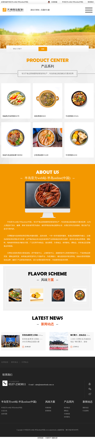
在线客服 (54, 2)
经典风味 (48, 407)
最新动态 (86, 407)
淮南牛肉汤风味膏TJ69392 (12, 155)
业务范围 (4, 414)
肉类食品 (67, 407)
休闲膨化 (67, 417)
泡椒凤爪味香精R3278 (10, 116)
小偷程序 (48, 438)
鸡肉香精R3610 (40, 116)
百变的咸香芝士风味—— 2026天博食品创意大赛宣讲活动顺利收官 (32, 335)
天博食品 (24, 362)
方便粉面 (67, 414)
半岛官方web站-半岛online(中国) (72, 2)
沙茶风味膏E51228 (41, 155)
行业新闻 (86, 411)
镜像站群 (55, 438)
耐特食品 (14, 362)
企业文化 (4, 411)
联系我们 (91, 2)
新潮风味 (48, 411)
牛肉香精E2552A (72, 116)
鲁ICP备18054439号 (72, 430)
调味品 (66, 411)
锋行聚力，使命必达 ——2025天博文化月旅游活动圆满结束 (80, 335)
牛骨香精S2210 (71, 155)
